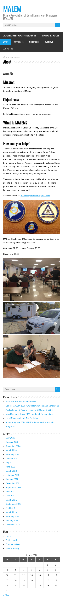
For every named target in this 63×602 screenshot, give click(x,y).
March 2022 (11, 471)
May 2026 (10, 438)
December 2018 (13, 524)
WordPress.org (12, 548)
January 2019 (12, 520)
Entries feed (11, 540)
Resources (18, 42)
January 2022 (12, 479)
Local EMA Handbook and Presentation (19, 35)
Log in (8, 536)
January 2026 (12, 442)
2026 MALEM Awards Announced (21, 401)
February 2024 (12, 454)
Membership (34, 42)
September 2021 (13, 487)
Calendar (49, 42)
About (5, 42)
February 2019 (12, 516)
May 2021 (10, 496)
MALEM (12, 8)
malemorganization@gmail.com (35, 195)
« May (6, 595)
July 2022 (10, 462)
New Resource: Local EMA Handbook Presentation (29, 414)
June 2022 (10, 467)
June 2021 (10, 491)
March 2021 (11, 500)
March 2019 (11, 512)
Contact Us (8, 48)
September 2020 (13, 504)
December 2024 (13, 446)
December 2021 (13, 483)
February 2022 (12, 475)
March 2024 (11, 450)
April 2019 (10, 508)
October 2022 (12, 458)
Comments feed (13, 544)
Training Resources (50, 35)
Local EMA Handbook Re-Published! (22, 418)
